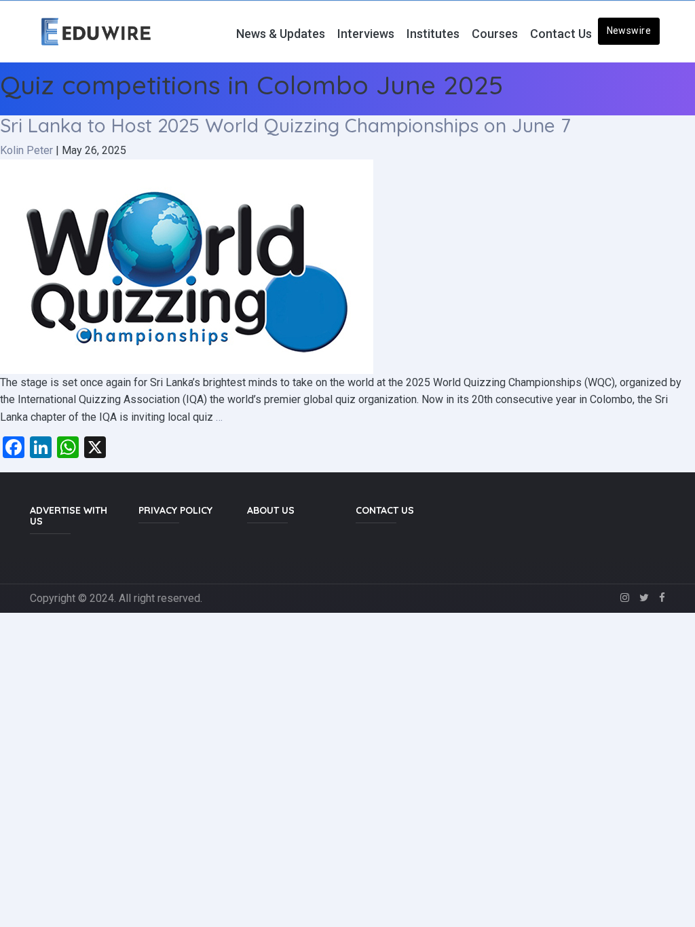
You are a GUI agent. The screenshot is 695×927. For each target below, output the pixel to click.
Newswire (629, 30)
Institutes (433, 33)
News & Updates (280, 33)
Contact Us (561, 33)
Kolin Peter (26, 150)
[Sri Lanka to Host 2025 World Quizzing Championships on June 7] (186, 265)
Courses (495, 33)
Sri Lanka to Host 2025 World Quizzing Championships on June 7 (285, 125)
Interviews (365, 33)
